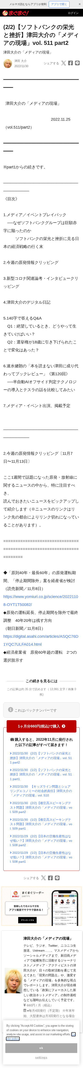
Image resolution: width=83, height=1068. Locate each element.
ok (41, 1048)
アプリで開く (59, 4)
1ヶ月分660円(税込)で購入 (39, 726)
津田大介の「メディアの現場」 (28, 52)
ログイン (73, 13)
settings (41, 1057)
